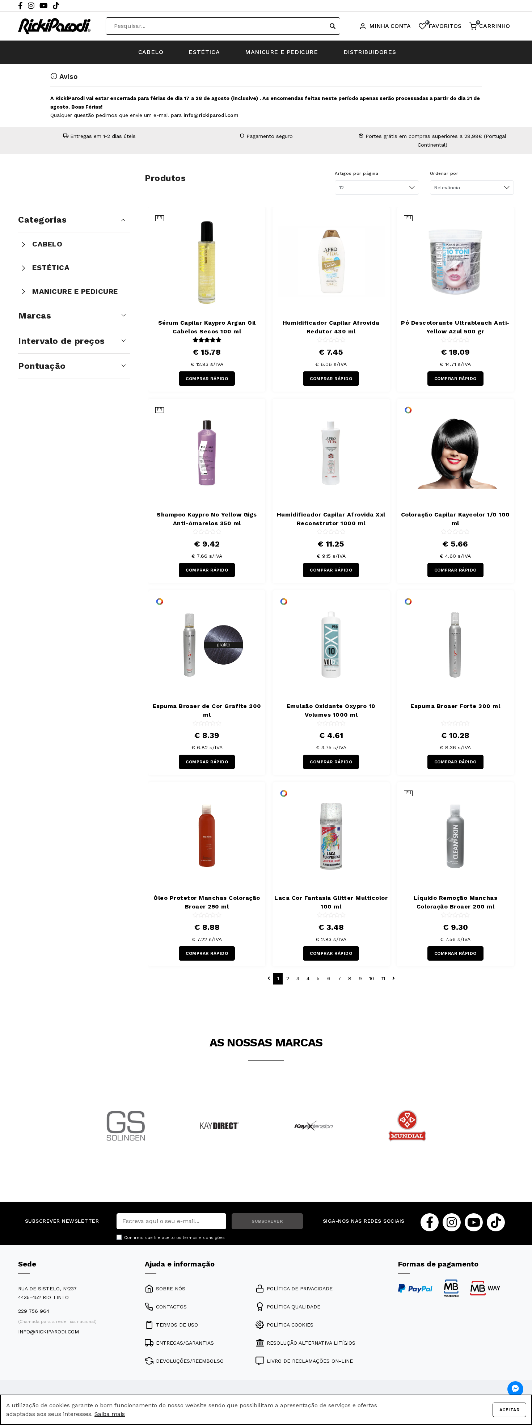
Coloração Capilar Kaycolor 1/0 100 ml (455, 519)
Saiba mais (109, 1414)
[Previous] (87, 1135)
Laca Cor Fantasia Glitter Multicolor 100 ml (331, 902)
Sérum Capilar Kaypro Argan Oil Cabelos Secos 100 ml (207, 327)
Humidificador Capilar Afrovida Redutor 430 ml (331, 327)
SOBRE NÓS (170, 1288)
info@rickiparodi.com (210, 115)
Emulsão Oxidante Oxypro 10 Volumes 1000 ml (331, 710)
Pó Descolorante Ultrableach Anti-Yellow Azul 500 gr (455, 327)
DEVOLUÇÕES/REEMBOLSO (190, 1361)
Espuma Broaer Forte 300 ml (455, 706)
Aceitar (509, 1409)
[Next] (445, 1135)
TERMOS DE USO (177, 1325)
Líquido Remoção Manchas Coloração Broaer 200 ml (456, 902)
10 (371, 978)
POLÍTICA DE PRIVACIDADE (300, 1288)
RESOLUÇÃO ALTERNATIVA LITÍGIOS (311, 1343)
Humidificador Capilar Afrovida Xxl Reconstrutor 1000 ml (331, 519)
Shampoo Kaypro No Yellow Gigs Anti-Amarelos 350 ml (207, 519)
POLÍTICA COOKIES (290, 1325)
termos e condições (204, 1237)
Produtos (165, 178)
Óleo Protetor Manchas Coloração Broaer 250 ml (206, 902)
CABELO (151, 52)
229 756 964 (33, 1311)
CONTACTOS (171, 1307)
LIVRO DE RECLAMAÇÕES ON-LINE (310, 1361)
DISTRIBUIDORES (369, 52)
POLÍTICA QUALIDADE (293, 1307)
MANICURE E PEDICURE (281, 52)
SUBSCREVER (267, 1221)
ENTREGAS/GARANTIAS (185, 1343)
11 (383, 978)
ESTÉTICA (204, 52)
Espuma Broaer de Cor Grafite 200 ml (207, 710)
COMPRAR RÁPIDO (207, 378)
